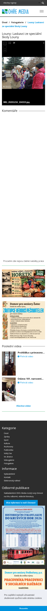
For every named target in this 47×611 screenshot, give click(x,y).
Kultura (7, 443)
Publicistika (8, 450)
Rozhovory (8, 446)
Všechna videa (23, 405)
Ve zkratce (8, 456)
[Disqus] (23, 150)
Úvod (4, 22)
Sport (6, 440)
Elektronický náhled (12, 480)
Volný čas (8, 453)
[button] (4, 601)
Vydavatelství (9, 474)
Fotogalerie (17, 22)
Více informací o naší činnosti (21, 502)
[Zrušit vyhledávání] (43, 3)
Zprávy (7, 436)
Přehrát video (26, 356)
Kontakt (7, 477)
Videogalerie (9, 460)
